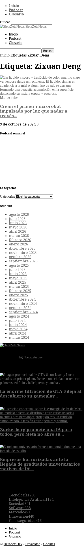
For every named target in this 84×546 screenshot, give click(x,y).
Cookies (49, 544)
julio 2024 (17, 320)
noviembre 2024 (23, 303)
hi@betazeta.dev (31, 357)
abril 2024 (17, 333)
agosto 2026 (19, 214)
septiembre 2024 (23, 312)
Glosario (16, 14)
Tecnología (22, 495)
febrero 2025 (20, 291)
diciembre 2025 (22, 248)
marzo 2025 (19, 287)
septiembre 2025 (23, 261)
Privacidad (32, 544)
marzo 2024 (19, 337)
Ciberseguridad (25, 521)
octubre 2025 (20, 257)
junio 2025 (18, 274)
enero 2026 (18, 244)
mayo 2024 (18, 329)
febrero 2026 (20, 240)
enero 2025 (18, 295)
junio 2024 (18, 325)
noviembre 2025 (23, 253)
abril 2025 (17, 282)
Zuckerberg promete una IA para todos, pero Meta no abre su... (36, 432)
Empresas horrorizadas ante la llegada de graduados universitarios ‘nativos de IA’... (40, 464)
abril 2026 (17, 231)
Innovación (21, 516)
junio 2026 (18, 223)
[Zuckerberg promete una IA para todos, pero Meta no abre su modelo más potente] (42, 421)
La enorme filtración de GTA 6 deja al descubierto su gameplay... (41, 393)
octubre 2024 (20, 308)
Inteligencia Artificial (31, 499)
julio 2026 (17, 219)
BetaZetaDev (13, 544)
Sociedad (19, 504)
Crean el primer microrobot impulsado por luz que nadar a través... (33, 111)
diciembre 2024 (22, 299)
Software (20, 508)
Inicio (14, 6)
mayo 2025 (18, 278)
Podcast (16, 10)
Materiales (9, 98)
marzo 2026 (19, 236)
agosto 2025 (19, 265)
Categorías (7, 196)
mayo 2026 (18, 227)
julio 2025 (17, 270)
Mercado (19, 512)
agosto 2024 (19, 316)
